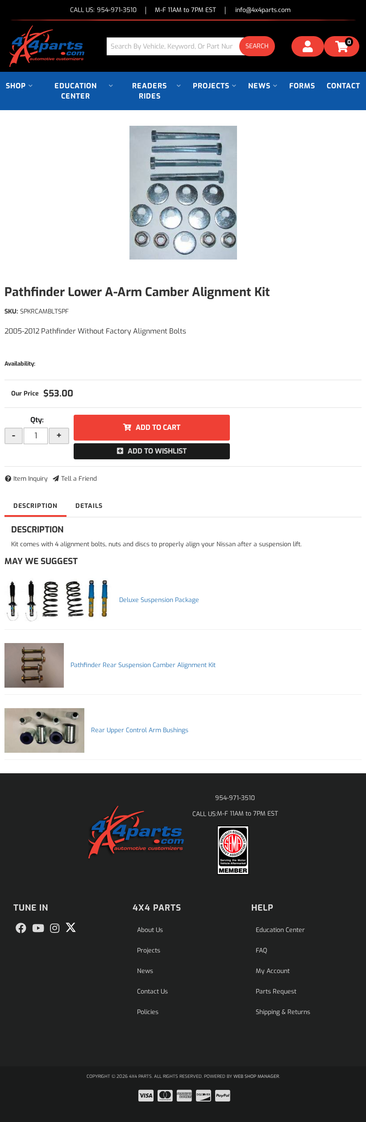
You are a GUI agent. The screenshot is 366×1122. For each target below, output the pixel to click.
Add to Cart (158, 427)
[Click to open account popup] (307, 48)
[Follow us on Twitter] (70, 927)
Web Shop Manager (256, 1076)
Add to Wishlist (157, 451)
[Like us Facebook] (21, 928)
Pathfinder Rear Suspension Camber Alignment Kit (143, 665)
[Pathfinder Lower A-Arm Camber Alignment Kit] (183, 192)
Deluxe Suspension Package (159, 600)
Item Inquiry (30, 478)
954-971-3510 (235, 798)
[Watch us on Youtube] (38, 928)
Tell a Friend (79, 478)
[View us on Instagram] (54, 928)
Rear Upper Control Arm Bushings (139, 730)
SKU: (11, 311)
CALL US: (103, 10)
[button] (194, 46)
